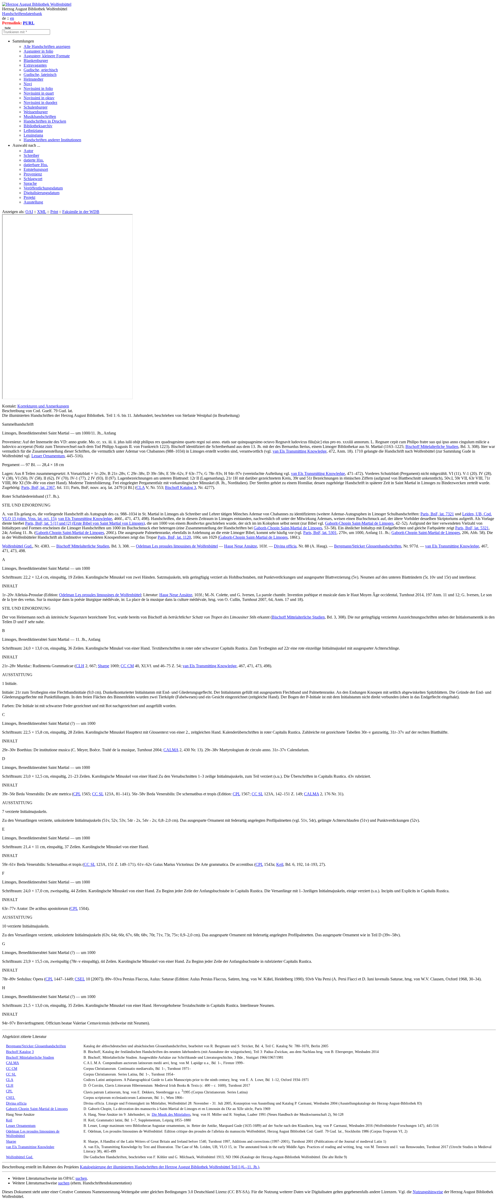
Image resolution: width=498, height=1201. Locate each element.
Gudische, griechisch (41, 70)
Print (54, 211)
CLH (80, 666)
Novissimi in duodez (40, 102)
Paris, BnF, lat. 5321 (472, 528)
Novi (28, 84)
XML (41, 211)
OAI (29, 211)
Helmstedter (33, 79)
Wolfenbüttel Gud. (17, 546)
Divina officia (285, 546)
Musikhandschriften (40, 116)
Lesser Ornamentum (48, 456)
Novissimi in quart (39, 93)
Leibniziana (33, 130)
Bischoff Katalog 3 (180, 487)
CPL (77, 794)
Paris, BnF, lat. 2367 (38, 487)
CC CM (127, 666)
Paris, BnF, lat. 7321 (437, 514)
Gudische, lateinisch (40, 74)
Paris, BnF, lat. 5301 (320, 532)
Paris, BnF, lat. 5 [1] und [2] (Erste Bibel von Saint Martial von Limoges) (85, 523)
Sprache (30, 183)
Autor (28, 151)
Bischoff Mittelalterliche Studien (431, 446)
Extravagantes (35, 65)
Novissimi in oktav (39, 98)
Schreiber (31, 155)
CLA (140, 487)
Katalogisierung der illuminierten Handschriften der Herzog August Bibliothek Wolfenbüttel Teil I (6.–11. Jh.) (169, 1167)
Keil (279, 864)
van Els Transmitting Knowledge (300, 451)
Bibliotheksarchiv (38, 126)
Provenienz (33, 174)
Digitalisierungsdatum (41, 193)
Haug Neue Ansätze (240, 546)
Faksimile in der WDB (80, 211)
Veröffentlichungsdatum (43, 188)
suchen (81, 1178)
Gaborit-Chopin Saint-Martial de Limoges (359, 523)
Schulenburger (35, 107)
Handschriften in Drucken (45, 121)
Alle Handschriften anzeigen (47, 46)
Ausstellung (33, 202)
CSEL (80, 979)
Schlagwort (33, 179)
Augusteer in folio (38, 51)
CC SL (97, 794)
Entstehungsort (36, 169)
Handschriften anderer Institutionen (52, 140)
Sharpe (103, 666)
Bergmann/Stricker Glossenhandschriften (367, 546)
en (12, 18)
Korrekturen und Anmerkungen (43, 406)
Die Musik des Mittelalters (171, 1114)
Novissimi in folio (38, 88)
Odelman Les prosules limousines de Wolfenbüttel (177, 546)
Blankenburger (36, 60)
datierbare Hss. (36, 165)
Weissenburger (36, 112)
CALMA (170, 750)
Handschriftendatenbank (22, 13)
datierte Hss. (34, 160)
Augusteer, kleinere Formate (47, 56)
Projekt (29, 197)
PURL (28, 23)
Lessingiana (33, 135)
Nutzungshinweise (428, 1192)
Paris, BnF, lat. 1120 (174, 537)
